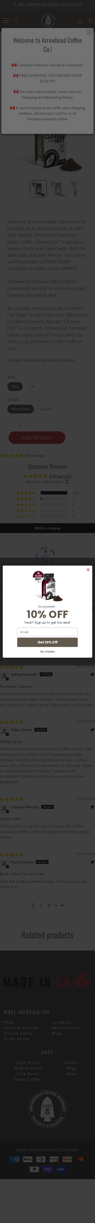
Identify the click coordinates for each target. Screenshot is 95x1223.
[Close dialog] (88, 569)
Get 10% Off (47, 642)
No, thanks (47, 651)
